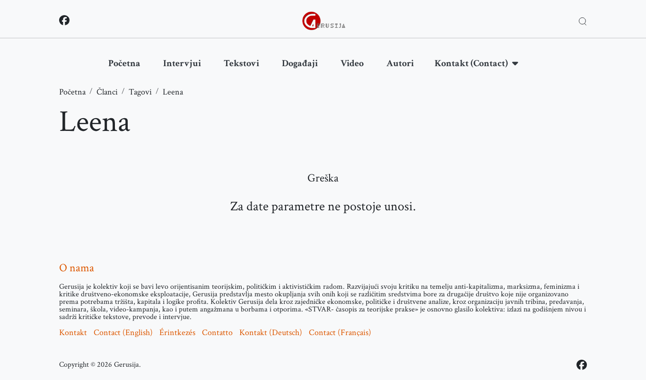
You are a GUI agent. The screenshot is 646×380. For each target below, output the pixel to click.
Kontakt (73, 332)
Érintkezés (177, 332)
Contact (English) (123, 332)
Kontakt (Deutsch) (270, 332)
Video (352, 63)
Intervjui (182, 63)
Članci (107, 91)
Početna (124, 63)
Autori (400, 63)
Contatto (217, 332)
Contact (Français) (340, 332)
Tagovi (140, 91)
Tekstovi (241, 63)
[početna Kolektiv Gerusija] (324, 20)
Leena (173, 91)
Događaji (300, 63)
